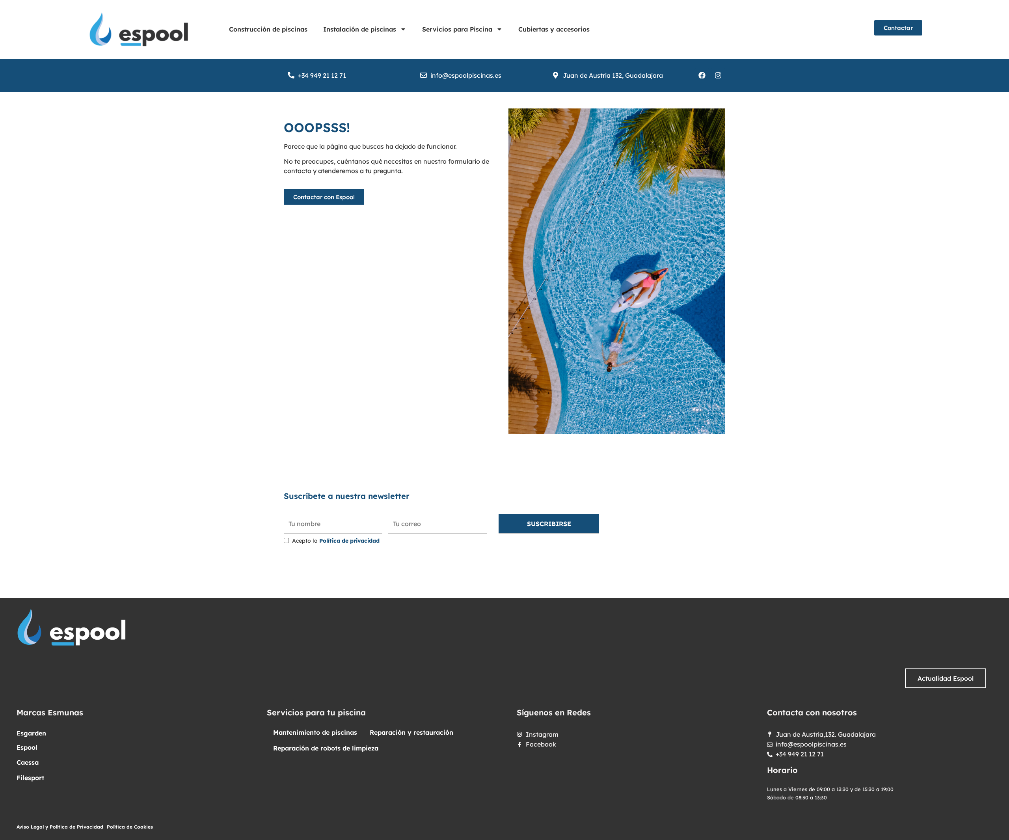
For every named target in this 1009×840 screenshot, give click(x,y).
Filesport (30, 778)
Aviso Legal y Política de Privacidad (60, 827)
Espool (27, 747)
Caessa (28, 762)
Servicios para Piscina (457, 29)
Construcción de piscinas (268, 29)
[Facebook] (702, 75)
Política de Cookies (130, 827)
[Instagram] (718, 75)
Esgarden (31, 733)
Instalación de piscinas (359, 29)
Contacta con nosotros (812, 712)
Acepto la (336, 540)
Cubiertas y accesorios (554, 29)
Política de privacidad (349, 540)
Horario (782, 770)
